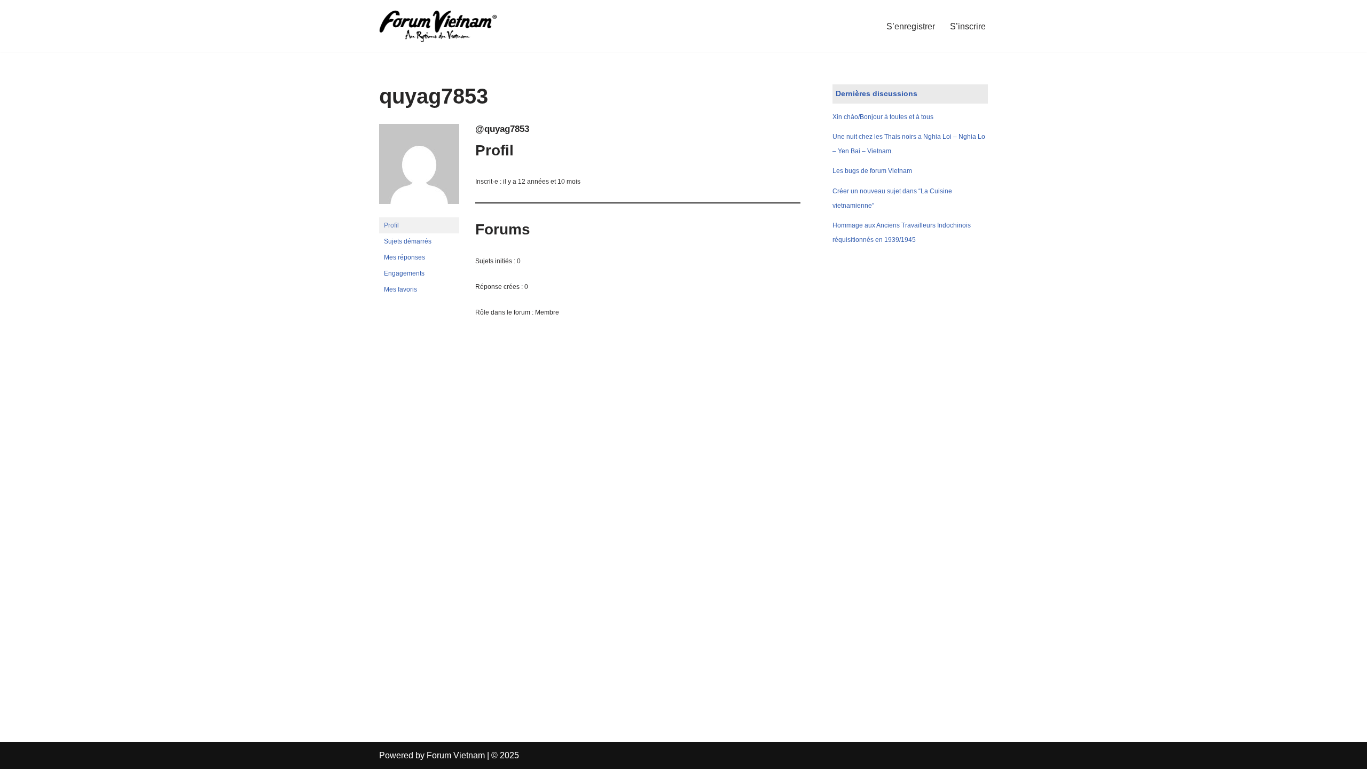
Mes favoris (400, 289)
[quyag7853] (419, 212)
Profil (391, 225)
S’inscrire (968, 26)
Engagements (404, 273)
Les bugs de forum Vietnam (872, 171)
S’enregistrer (910, 26)
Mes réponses (404, 257)
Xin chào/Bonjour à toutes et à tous (882, 117)
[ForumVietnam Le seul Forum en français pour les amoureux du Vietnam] (446, 26)
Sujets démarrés (407, 241)
